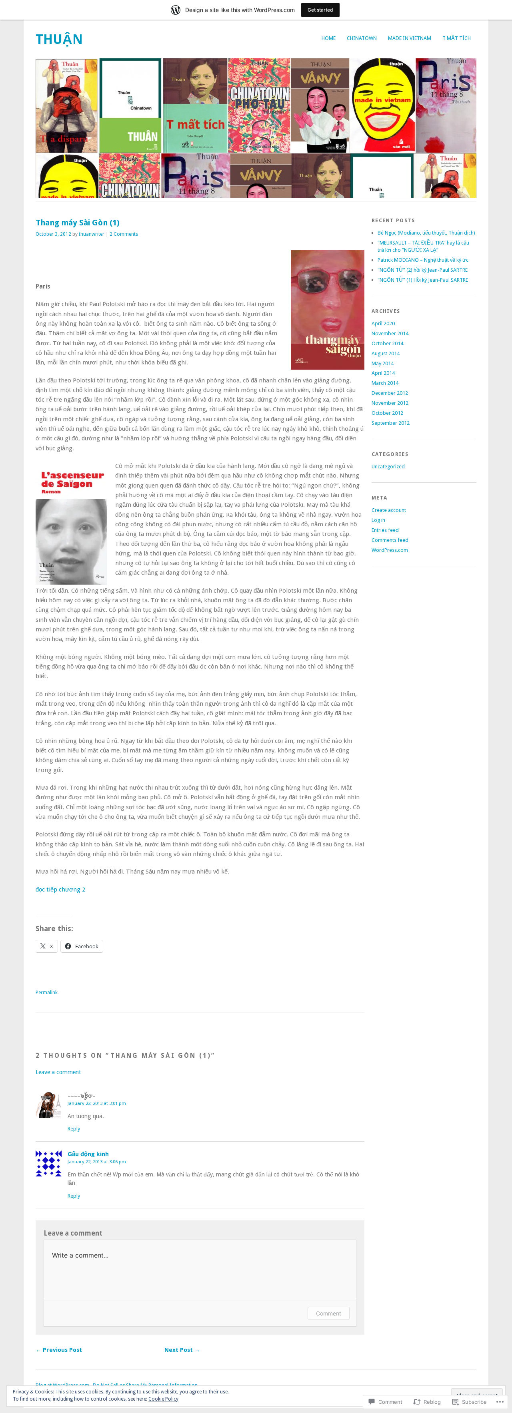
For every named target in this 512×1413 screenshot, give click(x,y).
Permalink (47, 992)
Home (329, 38)
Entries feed (385, 530)
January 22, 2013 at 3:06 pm (97, 1161)
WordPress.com (390, 550)
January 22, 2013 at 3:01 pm (97, 1103)
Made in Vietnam (409, 38)
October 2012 (387, 413)
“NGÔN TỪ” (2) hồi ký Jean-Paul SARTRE (423, 270)
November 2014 (390, 333)
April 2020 (383, 323)
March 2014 (385, 383)
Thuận (59, 39)
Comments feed (390, 540)
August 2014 (386, 353)
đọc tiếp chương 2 (60, 889)
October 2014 (387, 343)
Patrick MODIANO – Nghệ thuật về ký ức (423, 260)
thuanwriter (91, 234)
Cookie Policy (163, 1399)
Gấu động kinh (88, 1154)
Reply (74, 1129)
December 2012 (390, 393)
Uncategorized (388, 467)
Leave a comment (58, 1072)
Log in (378, 520)
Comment (328, 1313)
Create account (389, 510)
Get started (320, 10)
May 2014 (383, 363)
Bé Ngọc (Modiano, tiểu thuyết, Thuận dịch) (426, 233)
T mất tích (456, 38)
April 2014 (383, 373)
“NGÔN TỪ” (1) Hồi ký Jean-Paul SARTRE (423, 280)
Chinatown (362, 38)
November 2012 (390, 403)
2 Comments (124, 234)
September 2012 (391, 423)
